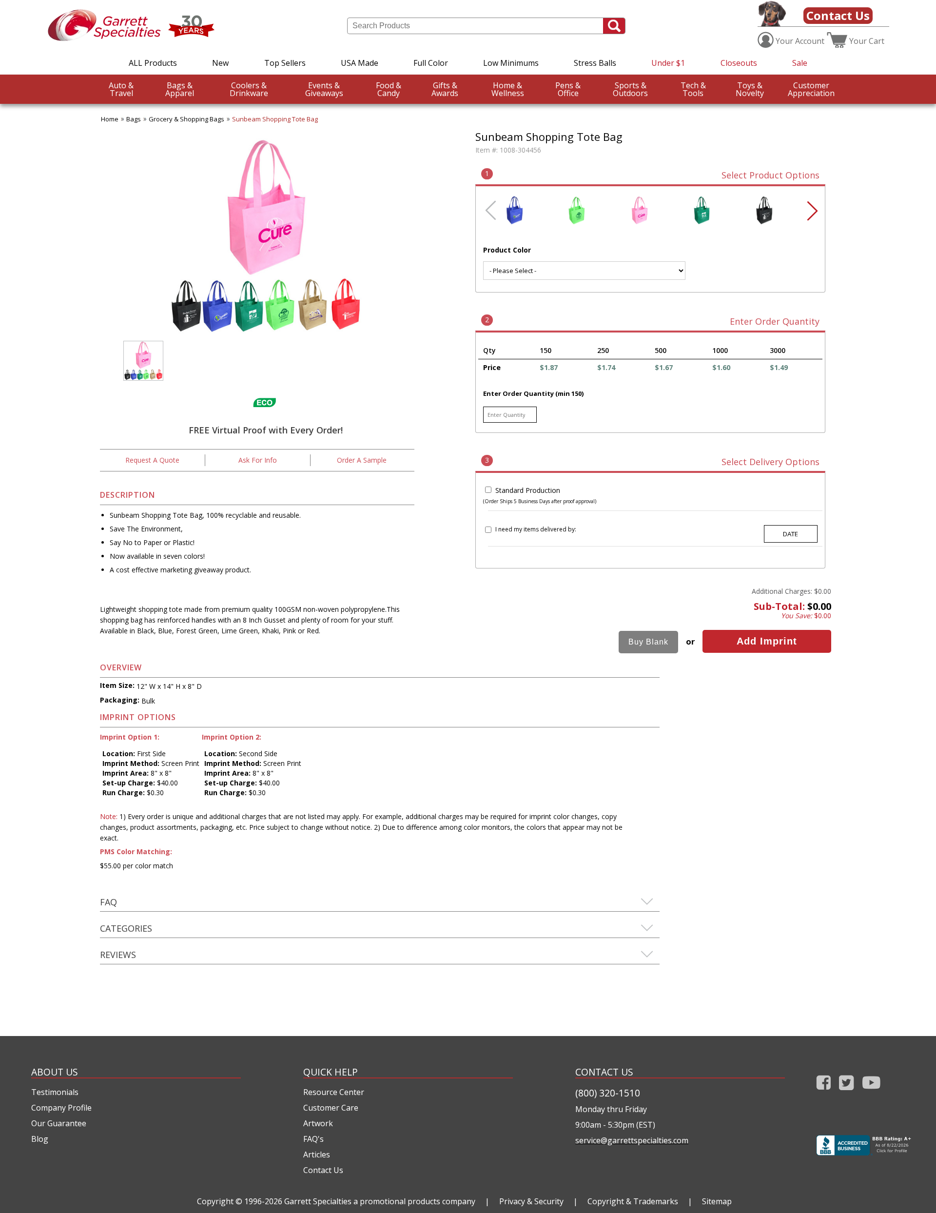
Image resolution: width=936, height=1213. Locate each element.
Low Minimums (511, 63)
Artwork (318, 1123)
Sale (799, 63)
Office (568, 89)
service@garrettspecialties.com (631, 1140)
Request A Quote (152, 460)
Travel (121, 89)
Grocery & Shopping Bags (186, 119)
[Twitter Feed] (846, 1092)
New (220, 63)
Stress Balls (595, 63)
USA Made (359, 63)
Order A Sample (362, 460)
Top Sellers (285, 63)
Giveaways (324, 89)
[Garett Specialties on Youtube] (871, 1092)
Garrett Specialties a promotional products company (379, 1201)
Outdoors (630, 89)
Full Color (430, 63)
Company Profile (61, 1108)
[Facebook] (823, 1092)
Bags (133, 119)
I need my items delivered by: (535, 529)
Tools (693, 89)
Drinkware (249, 89)
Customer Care (330, 1108)
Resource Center (333, 1092)
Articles (316, 1154)
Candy (388, 89)
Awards (444, 89)
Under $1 (668, 63)
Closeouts (739, 63)
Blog (39, 1139)
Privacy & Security (531, 1201)
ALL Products (153, 63)
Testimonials (54, 1092)
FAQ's (313, 1139)
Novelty (750, 89)
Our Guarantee (58, 1123)
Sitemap (717, 1201)
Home (109, 119)
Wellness (507, 89)
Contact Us (838, 15)
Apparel (179, 89)
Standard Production (527, 490)
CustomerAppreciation (811, 89)
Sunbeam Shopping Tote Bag (275, 119)
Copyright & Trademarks (632, 1201)
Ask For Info (257, 460)
